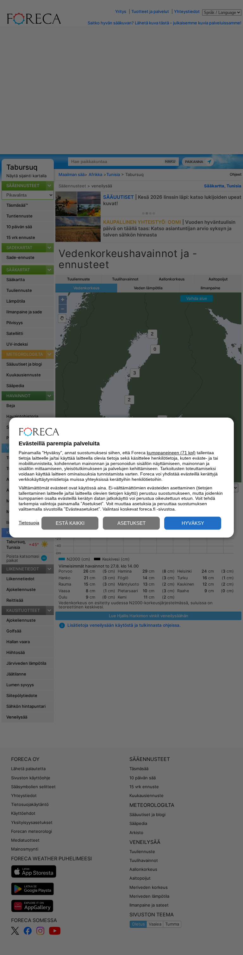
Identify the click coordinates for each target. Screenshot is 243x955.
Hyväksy (193, 523)
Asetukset (131, 523)
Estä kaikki (70, 523)
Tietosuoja (29, 522)
